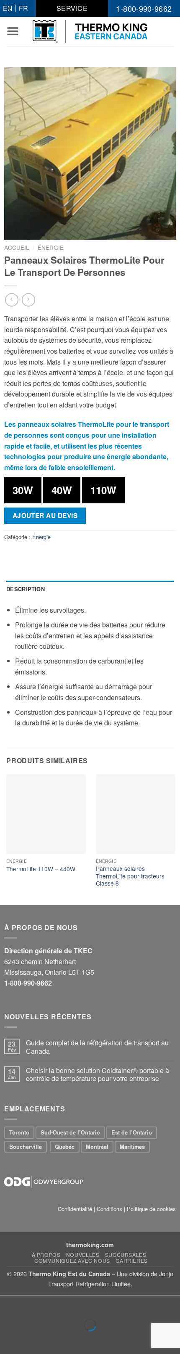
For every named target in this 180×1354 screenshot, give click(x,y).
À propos (46, 1254)
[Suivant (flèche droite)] (33, 1339)
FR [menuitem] (23, 8)
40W (61, 490)
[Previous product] (28, 299)
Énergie (51, 247)
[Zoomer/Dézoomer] (33, 1304)
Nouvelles (83, 1254)
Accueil (16, 247)
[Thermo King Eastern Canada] (90, 31)
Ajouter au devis (45, 515)
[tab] (90, 589)
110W (103, 490)
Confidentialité (75, 1209)
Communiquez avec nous (72, 1260)
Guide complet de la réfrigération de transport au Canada (97, 1047)
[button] (12, 31)
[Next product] (11, 299)
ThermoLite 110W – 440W (40, 869)
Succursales (126, 1254)
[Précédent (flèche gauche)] (8, 1339)
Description (25, 589)
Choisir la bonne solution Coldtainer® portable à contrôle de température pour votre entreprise (97, 1074)
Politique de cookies (151, 1209)
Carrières (132, 1260)
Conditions (109, 1209)
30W (23, 490)
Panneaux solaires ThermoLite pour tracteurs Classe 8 (130, 876)
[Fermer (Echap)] (8, 1304)
